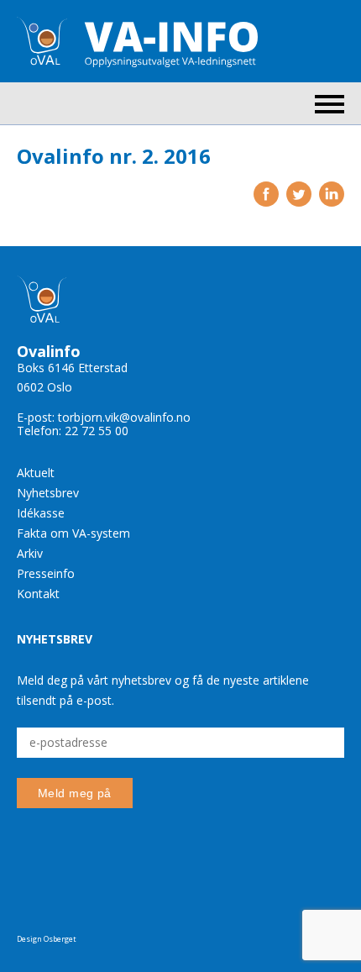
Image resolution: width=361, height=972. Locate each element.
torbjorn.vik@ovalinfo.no (124, 417)
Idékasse (41, 513)
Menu (329, 104)
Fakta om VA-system (73, 533)
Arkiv (30, 553)
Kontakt (38, 594)
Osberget (60, 938)
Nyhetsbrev (48, 493)
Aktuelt (36, 473)
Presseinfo (46, 573)
